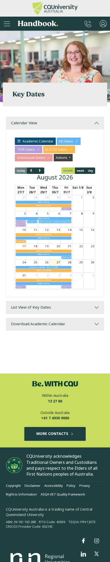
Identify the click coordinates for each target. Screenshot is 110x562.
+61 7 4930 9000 (55, 418)
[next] (39, 170)
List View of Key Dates (31, 307)
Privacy (84, 486)
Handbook (38, 23)
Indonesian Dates (31, 157)
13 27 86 (55, 401)
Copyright (13, 486)
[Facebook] (83, 540)
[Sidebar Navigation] (7, 24)
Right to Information (21, 494)
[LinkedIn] (83, 554)
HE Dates (66, 141)
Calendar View (24, 123)
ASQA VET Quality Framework (63, 494)
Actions (62, 157)
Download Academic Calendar (38, 324)
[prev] (31, 170)
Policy (71, 486)
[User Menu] (103, 24)
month (68, 170)
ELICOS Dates (56, 149)
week (80, 170)
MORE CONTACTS (52, 433)
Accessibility (53, 486)
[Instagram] (96, 540)
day (90, 170)
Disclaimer (32, 486)
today (21, 170)
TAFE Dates (26, 149)
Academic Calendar (38, 141)
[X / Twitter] (96, 554)
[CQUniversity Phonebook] (88, 24)
